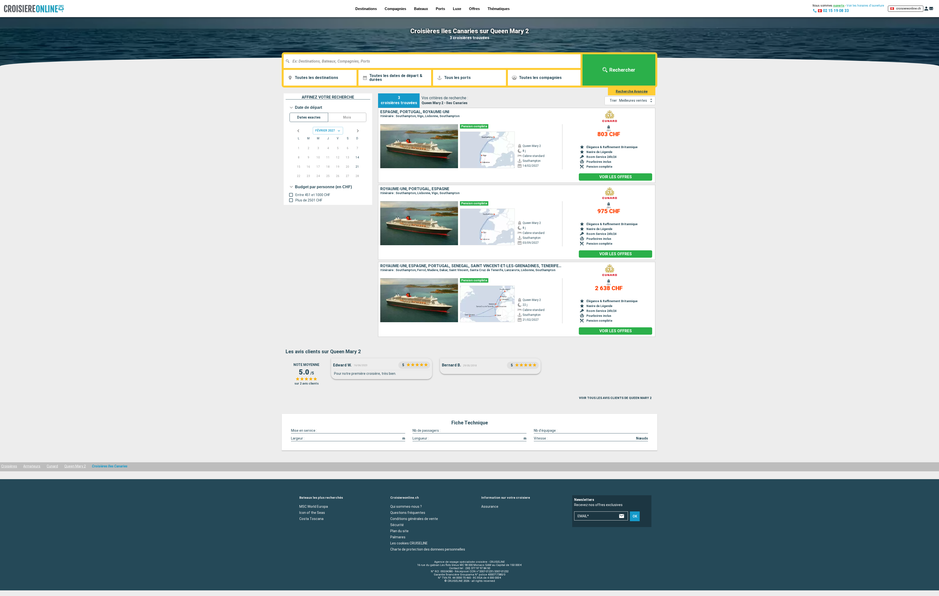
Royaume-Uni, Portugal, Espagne (414, 189)
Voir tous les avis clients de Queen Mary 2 (615, 398)
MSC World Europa (313, 506)
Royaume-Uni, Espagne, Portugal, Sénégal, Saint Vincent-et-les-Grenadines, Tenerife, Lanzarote (471, 266)
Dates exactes (309, 117)
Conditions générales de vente (414, 518)
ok (635, 516)
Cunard (52, 466)
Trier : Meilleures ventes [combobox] (628, 100)
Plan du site (399, 531)
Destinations (366, 9)
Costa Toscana (311, 518)
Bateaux (421, 9)
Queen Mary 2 (75, 466)
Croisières (9, 466)
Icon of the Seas (312, 512)
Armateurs (31, 466)
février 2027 (325, 130)
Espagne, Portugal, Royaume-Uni (414, 112)
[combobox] (434, 61)
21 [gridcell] (357, 166)
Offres (474, 9)
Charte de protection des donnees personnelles (427, 549)
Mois (347, 117)
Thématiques (499, 9)
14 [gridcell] (357, 157)
